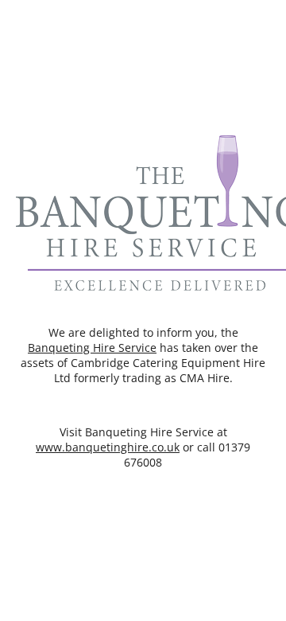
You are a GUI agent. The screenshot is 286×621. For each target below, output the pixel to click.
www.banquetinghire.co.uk (108, 447)
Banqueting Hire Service (92, 347)
